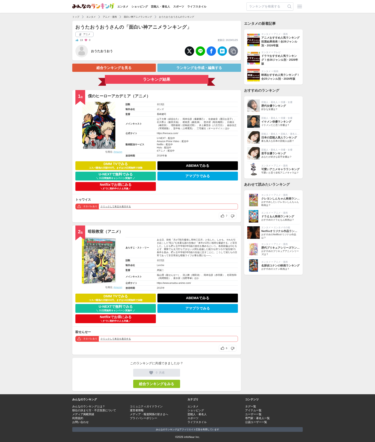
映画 (276, 71)
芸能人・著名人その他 (292, 134)
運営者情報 (137, 410)
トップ (75, 16)
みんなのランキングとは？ (88, 406)
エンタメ (122, 6)
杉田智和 (232, 275)
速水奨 (176, 278)
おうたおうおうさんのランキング (176, 16)
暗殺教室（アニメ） (105, 231)
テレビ (277, 52)
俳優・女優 (286, 102)
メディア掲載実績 (83, 414)
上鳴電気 (187, 128)
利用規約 (77, 418)
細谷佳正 (232, 125)
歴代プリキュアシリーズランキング (283, 247)
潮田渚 (195, 275)
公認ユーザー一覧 (256, 422)
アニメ (86, 34)
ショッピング (139, 6)
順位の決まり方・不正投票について (94, 410)
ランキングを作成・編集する (199, 68)
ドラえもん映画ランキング (277, 216)
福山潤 (160, 275)
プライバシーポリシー (143, 418)
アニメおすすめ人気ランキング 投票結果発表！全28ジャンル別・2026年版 (280, 41)
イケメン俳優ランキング (276, 121)
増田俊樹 (175, 125)
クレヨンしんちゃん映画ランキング (283, 198)
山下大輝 (161, 119)
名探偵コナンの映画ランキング (280, 265)
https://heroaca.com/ (167, 133)
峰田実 (162, 125)
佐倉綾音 (213, 119)
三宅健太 (201, 128)
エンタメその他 (282, 227)
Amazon (117, 152)
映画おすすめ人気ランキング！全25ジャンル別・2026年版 (280, 76)
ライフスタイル (196, 6)
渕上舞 (186, 275)
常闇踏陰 (164, 128)
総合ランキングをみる (156, 384)
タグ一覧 (250, 406)
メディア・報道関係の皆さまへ (149, 414)
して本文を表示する (115, 206)
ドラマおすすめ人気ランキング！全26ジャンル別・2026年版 (279, 59)
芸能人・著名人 (160, 6)
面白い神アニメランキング (138, 16)
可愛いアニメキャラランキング (280, 169)
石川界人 (161, 122)
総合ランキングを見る (114, 68)
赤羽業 (218, 275)
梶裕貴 (186, 122)
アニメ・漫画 (110, 16)
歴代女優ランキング (273, 105)
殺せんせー (172, 275)
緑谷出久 (173, 119)
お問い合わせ (80, 422)
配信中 (171, 138)
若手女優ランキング (273, 153)
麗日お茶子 (226, 119)
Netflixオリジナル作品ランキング (282, 231)
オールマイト (215, 128)
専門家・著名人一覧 (257, 418)
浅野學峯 (187, 278)
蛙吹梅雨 (217, 122)
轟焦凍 (195, 122)
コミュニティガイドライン (146, 406)
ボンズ (160, 109)
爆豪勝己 (199, 119)
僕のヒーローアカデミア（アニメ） (119, 96)
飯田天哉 (173, 122)
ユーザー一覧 (253, 414)
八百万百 (217, 125)
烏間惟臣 (164, 278)
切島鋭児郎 (188, 125)
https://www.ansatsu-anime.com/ (174, 283)
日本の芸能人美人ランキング (279, 137)
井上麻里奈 (205, 125)
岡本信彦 (187, 119)
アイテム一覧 (253, 410)
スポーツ (178, 6)
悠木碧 (207, 122)
